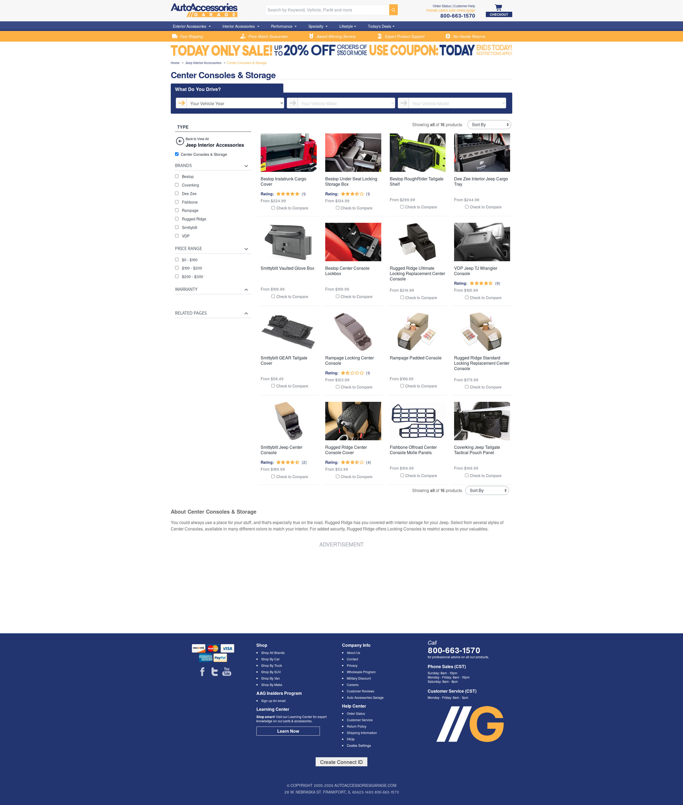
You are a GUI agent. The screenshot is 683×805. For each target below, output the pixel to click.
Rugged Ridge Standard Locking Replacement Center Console (481, 363)
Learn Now (288, 731)
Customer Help (464, 5)
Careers (353, 684)
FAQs (351, 739)
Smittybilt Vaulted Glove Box (287, 268)
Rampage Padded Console (416, 358)
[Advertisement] (252, 589)
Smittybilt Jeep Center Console (281, 449)
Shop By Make (271, 684)
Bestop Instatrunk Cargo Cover (283, 181)
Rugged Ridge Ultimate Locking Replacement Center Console (417, 273)
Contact (352, 659)
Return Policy (356, 726)
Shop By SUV (271, 671)
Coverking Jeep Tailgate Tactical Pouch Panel (477, 449)
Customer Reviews (360, 691)
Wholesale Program (361, 671)
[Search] (393, 9)
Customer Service (360, 719)
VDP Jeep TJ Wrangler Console (475, 270)
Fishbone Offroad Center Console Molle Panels (413, 449)
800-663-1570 (454, 650)
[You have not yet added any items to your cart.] (499, 8)
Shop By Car (270, 659)
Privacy (352, 665)
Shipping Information (362, 732)
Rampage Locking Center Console (349, 360)
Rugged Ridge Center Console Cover (346, 449)
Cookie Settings (359, 745)
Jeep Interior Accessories (203, 63)
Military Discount (359, 678)
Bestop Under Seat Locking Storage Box (351, 181)
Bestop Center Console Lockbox (347, 270)
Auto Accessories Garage (365, 697)
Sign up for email (273, 700)
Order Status (442, 5)
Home (175, 63)
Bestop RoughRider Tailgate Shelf (416, 181)
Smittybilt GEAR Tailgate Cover (284, 360)
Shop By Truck (271, 665)
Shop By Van (270, 678)
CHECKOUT (499, 14)
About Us (353, 652)
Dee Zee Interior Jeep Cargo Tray (481, 181)
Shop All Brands (273, 652)
